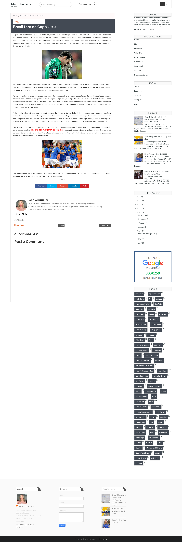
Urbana (157, 453)
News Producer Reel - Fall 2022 (155, 154)
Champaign (140, 314)
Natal (154, 396)
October (141, 223)
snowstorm (163, 427)
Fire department (141, 350)
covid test (163, 314)
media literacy (151, 391)
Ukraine (138, 448)
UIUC (160, 443)
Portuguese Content (141, 75)
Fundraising (157, 350)
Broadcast (138, 49)
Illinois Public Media (143, 360)
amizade (159, 299)
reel (151, 422)
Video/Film (138, 53)
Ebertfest (139, 335)
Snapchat (150, 427)
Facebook (138, 91)
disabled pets (154, 319)
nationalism (140, 402)
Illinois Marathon (152, 355)
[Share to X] (20, 220)
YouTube (137, 95)
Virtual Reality (141, 458)
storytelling (163, 432)
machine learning (154, 386)
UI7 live (149, 443)
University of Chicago (154, 448)
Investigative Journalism (144, 371)
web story (154, 458)
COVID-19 (140, 319)
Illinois (138, 355)
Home (14, 16)
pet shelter (160, 412)
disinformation (141, 325)
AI (150, 299)
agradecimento (154, 294)
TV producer (153, 438)
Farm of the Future (142, 345)
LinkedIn (137, 104)
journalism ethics (142, 376)
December (142, 215)
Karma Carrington (159, 376)
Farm (151, 340)
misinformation (141, 396)
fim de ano (158, 345)
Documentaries (139, 57)
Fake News (139, 340)
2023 (138, 197)
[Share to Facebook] (22, 220)
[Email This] (15, 220)
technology (140, 438)
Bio (135, 44)
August (140, 227)
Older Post (105, 225)
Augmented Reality (142, 304)
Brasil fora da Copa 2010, (147, 234)
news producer (141, 407)
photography (140, 417)
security (138, 427)
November (142, 219)
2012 (138, 204)
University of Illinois (143, 453)
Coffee (151, 314)
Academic (137, 70)
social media (140, 432)
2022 (138, 201)
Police (153, 417)
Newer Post (19, 225)
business (151, 309)
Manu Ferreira (21, 4)
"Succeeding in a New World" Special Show (119, 511)
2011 (138, 208)
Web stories (138, 62)
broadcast (139, 309)
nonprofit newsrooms (143, 412)
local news (139, 386)
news (151, 402)
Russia (160, 422)
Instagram (138, 100)
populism (163, 417)
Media (138, 391)
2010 (138, 212)
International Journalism (144, 366)
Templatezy (103, 539)
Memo (163, 391)
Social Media (138, 66)
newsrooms (156, 407)
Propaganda (140, 422)
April (140, 243)
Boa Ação (158, 304)
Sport (152, 432)
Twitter (137, 87)
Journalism (162, 371)
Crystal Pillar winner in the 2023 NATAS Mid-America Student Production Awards (156, 119)
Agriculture (140, 299)
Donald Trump (141, 330)
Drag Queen (156, 330)
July (139, 231)
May (140, 239)
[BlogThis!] (18, 220)
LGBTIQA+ (139, 381)
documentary (156, 325)
